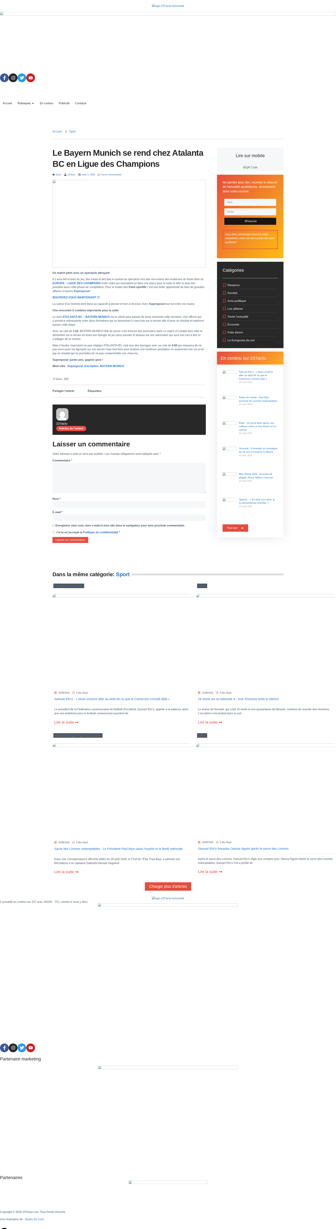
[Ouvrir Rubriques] (32, 103)
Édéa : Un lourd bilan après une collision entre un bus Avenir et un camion (257, 426)
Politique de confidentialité (101, 532)
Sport (72, 131)
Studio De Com (35, 1219)
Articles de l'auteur (71, 428)
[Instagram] (13, 77)
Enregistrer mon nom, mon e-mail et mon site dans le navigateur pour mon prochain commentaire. (120, 525)
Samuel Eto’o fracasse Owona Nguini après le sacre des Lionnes (243, 848)
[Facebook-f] (4, 77)
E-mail (57, 512)
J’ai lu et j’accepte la (88, 532)
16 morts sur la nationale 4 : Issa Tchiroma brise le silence (238, 699)
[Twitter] (22, 77)
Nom (56, 498)
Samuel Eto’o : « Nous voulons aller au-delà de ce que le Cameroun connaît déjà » (256, 375)
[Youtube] (30, 77)
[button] (168, 886)
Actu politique (63, 735)
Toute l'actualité (72, 585)
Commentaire (62, 460)
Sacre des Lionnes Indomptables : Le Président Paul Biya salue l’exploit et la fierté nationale (118, 849)
